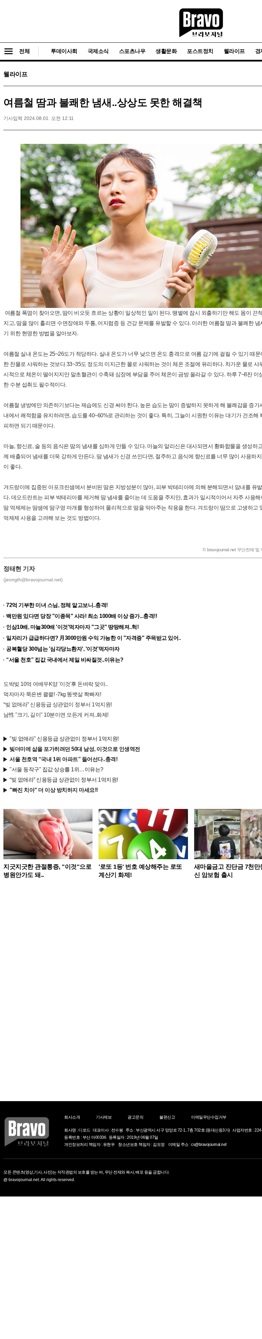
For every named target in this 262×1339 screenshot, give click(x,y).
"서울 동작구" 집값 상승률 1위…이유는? (56, 769)
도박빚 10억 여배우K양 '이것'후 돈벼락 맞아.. (55, 684)
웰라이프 (234, 51)
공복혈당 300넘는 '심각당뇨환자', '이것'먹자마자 (63, 649)
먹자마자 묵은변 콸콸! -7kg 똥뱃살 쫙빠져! (52, 694)
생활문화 (166, 51)
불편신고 (167, 1117)
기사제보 (104, 1117)
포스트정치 (200, 51)
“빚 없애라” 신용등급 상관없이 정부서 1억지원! (57, 704)
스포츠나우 (132, 51)
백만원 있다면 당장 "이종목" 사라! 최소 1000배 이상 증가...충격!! (81, 616)
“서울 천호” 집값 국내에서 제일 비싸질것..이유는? (64, 660)
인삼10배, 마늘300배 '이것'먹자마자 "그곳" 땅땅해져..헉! (72, 627)
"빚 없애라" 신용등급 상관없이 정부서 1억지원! (64, 739)
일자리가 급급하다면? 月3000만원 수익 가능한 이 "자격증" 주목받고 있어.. (93, 638)
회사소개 (72, 1117)
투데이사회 (64, 51)
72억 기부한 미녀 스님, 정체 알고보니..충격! (57, 605)
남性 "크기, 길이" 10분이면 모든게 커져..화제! (55, 715)
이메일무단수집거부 (209, 1117)
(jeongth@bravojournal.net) (33, 579)
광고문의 (135, 1117)
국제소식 (98, 51)
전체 (24, 51)
